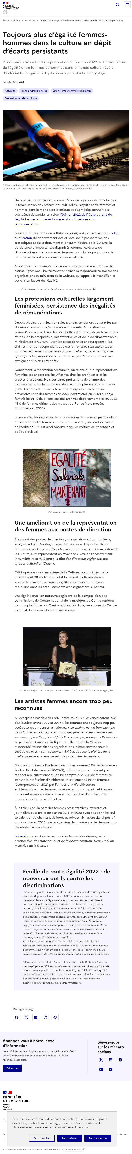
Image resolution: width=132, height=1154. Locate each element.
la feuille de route (43, 904)
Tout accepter (98, 1138)
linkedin (110, 1059)
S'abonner (12, 1068)
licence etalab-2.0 (72, 1149)
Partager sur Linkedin (35, 1017)
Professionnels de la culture (21, 98)
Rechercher (117, 4)
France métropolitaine (34, 91)
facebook (120, 1059)
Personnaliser (42, 1138)
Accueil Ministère (11, 20)
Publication (23, 836)
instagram (101, 1069)
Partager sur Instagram (45, 1017)
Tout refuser (70, 1138)
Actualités (30, 20)
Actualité (10, 91)
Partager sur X (26, 1017)
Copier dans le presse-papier (55, 1017)
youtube (110, 1069)
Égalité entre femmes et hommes (72, 91)
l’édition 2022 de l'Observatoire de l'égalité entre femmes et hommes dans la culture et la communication (63, 219)
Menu (127, 4)
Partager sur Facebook (16, 1017)
